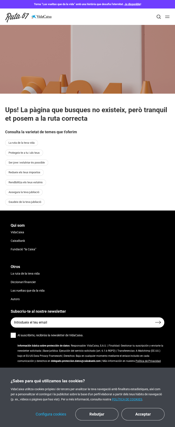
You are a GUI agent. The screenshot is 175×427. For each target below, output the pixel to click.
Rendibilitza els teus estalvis (26, 182)
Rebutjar (96, 414)
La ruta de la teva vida (22, 142)
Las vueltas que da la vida (28, 290)
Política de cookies (127, 399)
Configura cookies (51, 414)
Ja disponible (132, 4)
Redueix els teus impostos (24, 172)
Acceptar (143, 414)
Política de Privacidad (148, 361)
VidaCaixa (17, 232)
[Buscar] (158, 16)
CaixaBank (18, 240)
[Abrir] (167, 16)
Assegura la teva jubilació (24, 192)
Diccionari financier (23, 282)
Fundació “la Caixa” (23, 249)
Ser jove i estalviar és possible (27, 162)
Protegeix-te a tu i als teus (24, 152)
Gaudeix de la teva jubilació (25, 201)
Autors (15, 299)
